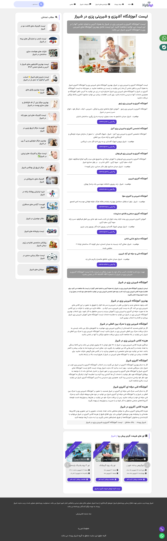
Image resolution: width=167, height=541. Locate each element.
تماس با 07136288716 (106, 122)
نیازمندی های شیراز (101, 4)
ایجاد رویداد (118, 4)
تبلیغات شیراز (84, 4)
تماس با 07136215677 (106, 147)
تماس (72, 4)
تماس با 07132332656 (106, 207)
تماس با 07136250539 (106, 172)
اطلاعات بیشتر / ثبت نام (135, 479)
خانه (129, 4)
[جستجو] (41, 4)
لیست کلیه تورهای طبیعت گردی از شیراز (107, 489)
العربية (80, 529)
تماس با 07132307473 (106, 265)
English (86, 529)
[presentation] (147, 465)
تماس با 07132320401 (106, 189)
